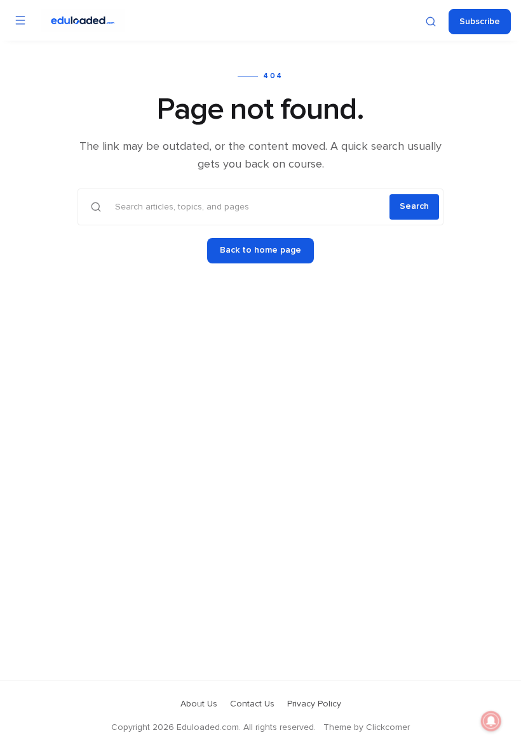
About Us (198, 703)
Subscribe (479, 21)
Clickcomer (388, 727)
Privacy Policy (314, 703)
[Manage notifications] (491, 721)
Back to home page (260, 250)
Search (414, 206)
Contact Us (252, 703)
